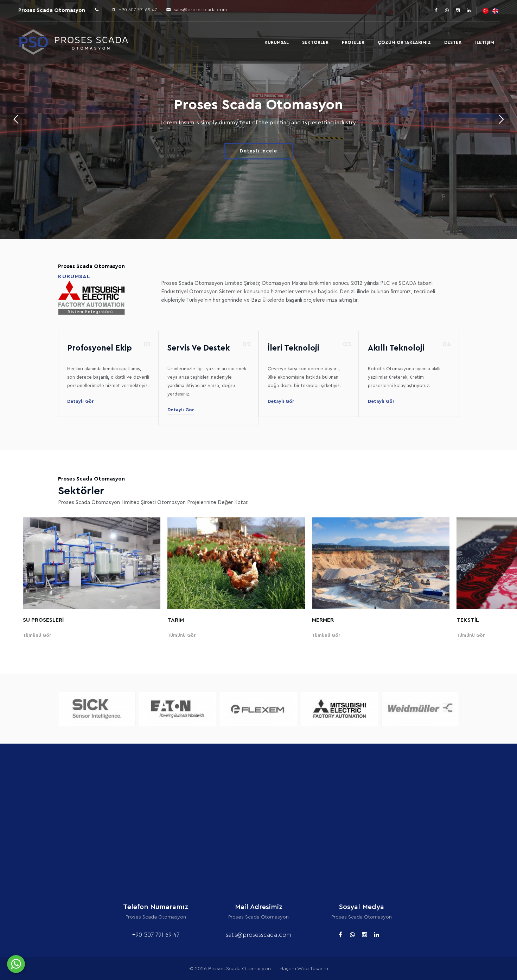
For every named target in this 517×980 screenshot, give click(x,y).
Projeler (353, 42)
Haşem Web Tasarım (304, 968)
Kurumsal (276, 42)
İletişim (484, 42)
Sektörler (315, 42)
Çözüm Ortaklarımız (404, 42)
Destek (453, 42)
